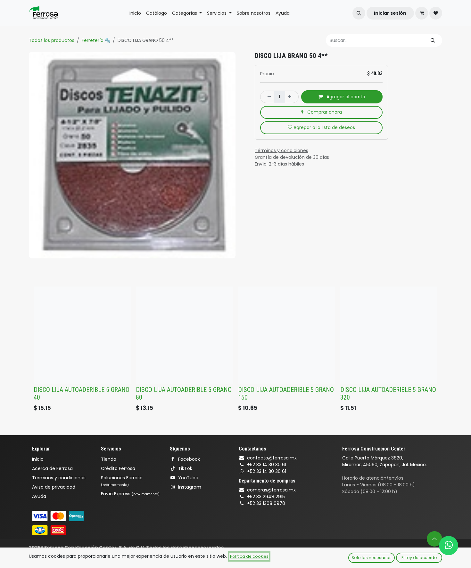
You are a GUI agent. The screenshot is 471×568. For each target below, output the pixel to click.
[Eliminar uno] (267, 96)
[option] (235, 350)
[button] (358, 13)
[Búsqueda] (433, 40)
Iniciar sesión (390, 13)
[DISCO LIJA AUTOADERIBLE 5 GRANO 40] (82, 335)
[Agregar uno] (291, 96)
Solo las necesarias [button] (371, 557)
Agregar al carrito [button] (345, 96)
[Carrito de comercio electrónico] (421, 13)
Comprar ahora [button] (324, 112)
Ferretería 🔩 (96, 40)
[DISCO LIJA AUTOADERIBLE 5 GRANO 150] (286, 335)
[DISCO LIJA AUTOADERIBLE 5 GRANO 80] (184, 335)
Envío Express (130, 494)
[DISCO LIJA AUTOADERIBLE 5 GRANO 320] (388, 335)
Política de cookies (249, 556)
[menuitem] (135, 13)
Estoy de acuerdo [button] (419, 557)
